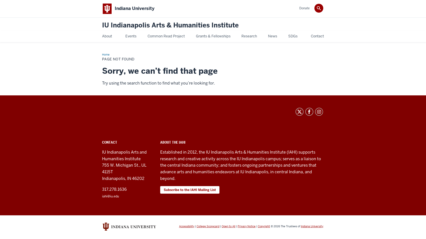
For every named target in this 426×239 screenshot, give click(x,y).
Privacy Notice (247, 226)
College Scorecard (208, 226)
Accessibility (186, 226)
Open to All (228, 226)
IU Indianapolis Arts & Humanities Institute (170, 25)
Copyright (264, 226)
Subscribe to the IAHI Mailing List (190, 190)
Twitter (300, 112)
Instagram (319, 112)
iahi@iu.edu (110, 196)
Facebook (309, 112)
